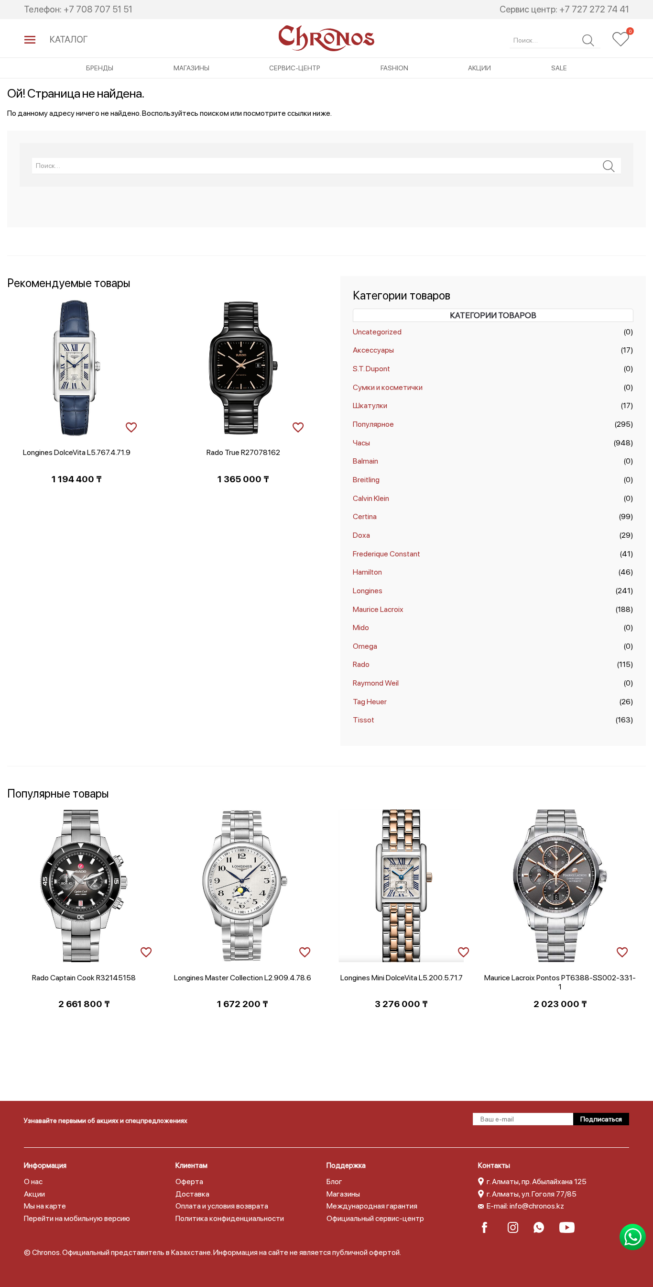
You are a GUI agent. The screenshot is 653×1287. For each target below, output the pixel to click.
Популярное (373, 424)
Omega (365, 646)
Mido (361, 627)
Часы (361, 442)
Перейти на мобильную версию (77, 1218)
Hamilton (367, 572)
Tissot (363, 719)
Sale (559, 68)
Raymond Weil (376, 683)
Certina (365, 516)
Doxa (361, 535)
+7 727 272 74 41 (594, 9)
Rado (361, 664)
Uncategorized (377, 331)
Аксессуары (373, 350)
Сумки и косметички (388, 387)
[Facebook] (490, 1227)
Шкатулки (370, 405)
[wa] (541, 1227)
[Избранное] (620, 39)
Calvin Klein (371, 498)
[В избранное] (131, 426)
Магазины (191, 68)
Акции (479, 68)
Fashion (394, 68)
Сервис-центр (294, 68)
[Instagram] (516, 1227)
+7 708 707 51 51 (98, 9)
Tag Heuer (370, 701)
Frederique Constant (386, 553)
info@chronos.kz (537, 1205)
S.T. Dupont (371, 368)
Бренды (99, 68)
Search (588, 40)
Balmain (365, 461)
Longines (367, 590)
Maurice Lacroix (378, 609)
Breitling (366, 479)
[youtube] (567, 1227)
